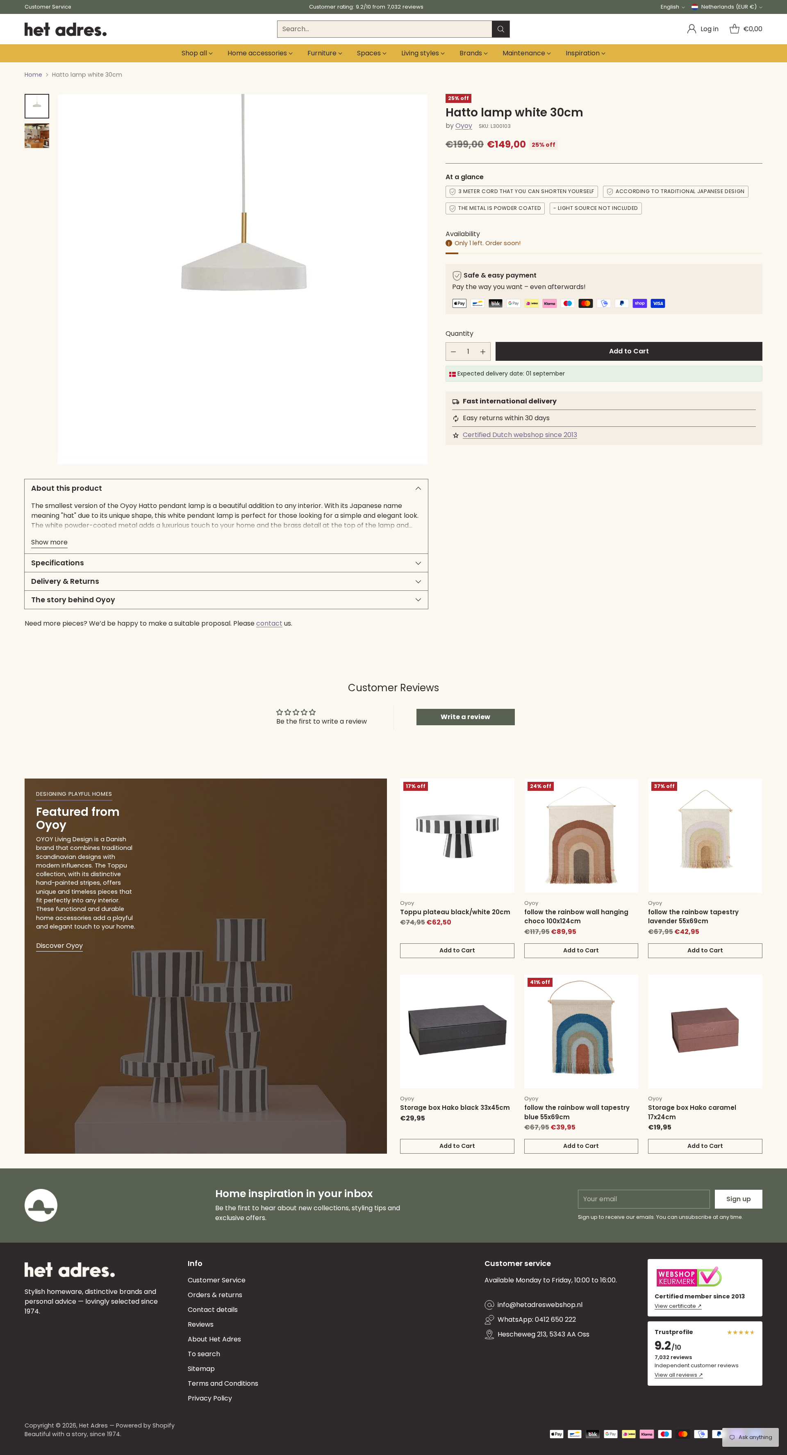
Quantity (459, 334)
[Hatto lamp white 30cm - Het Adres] (242, 279)
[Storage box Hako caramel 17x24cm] (705, 1032)
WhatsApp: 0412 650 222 (537, 1319)
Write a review (465, 717)
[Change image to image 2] (37, 135)
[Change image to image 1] (37, 106)
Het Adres (93, 1425)
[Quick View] (503, 789)
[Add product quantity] (482, 352)
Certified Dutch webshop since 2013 (520, 435)
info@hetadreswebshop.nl (540, 1304)
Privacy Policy (210, 1398)
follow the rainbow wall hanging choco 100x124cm (576, 917)
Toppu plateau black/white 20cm (455, 912)
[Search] (501, 29)
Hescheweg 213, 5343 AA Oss (543, 1334)
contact (269, 623)
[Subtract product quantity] (453, 352)
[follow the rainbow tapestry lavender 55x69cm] (705, 836)
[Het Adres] (66, 29)
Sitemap (201, 1368)
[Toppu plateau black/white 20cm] (457, 836)
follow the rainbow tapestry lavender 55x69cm (693, 917)
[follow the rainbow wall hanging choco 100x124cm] (581, 836)
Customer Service (217, 1280)
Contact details (213, 1309)
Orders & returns (215, 1295)
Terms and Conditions (223, 1383)
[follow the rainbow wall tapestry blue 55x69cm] (581, 1032)
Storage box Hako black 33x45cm (455, 1107)
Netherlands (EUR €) (729, 7)
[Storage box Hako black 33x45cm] (457, 1032)
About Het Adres (214, 1339)
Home (33, 75)
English (670, 7)
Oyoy (463, 126)
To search (204, 1354)
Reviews (201, 1324)
